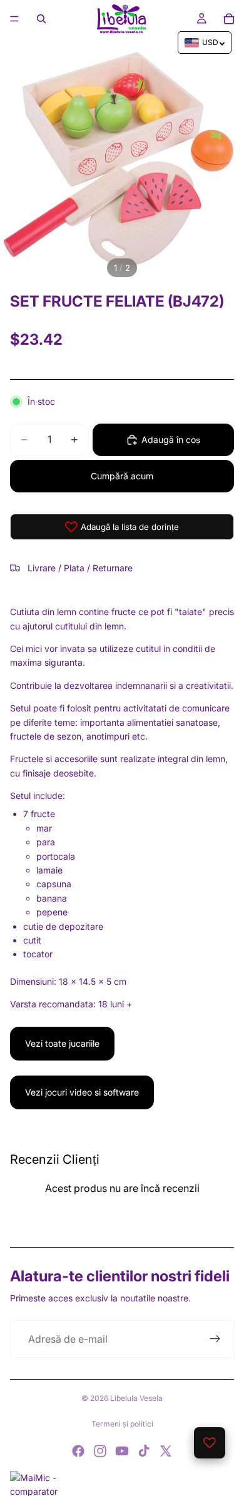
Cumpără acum (122, 476)
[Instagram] (100, 1450)
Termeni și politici (122, 1423)
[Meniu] (14, 18)
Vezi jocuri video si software (82, 1092)
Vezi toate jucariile (62, 1043)
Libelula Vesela (136, 1398)
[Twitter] (165, 1450)
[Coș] (229, 19)
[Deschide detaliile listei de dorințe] (209, 1442)
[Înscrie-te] (215, 1339)
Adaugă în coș (170, 439)
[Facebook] (78, 1450)
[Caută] (41, 19)
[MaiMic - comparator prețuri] (122, 1483)
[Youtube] (122, 1450)
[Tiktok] (143, 1450)
